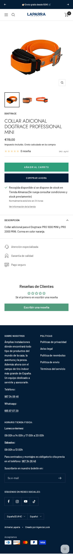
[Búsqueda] (13, 14)
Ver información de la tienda (22, 206)
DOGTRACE (10, 113)
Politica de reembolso (53, 355)
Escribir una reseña (36, 307)
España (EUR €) (14, 516)
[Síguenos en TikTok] (34, 501)
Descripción (12, 220)
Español (34, 516)
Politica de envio (50, 362)
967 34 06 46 (11, 396)
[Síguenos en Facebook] (8, 501)
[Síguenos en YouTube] (25, 501)
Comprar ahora (36, 178)
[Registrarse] (60, 478)
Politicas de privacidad (53, 342)
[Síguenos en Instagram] (17, 501)
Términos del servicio (52, 368)
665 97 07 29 (11, 410)
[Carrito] (67, 15)
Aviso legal (46, 348)
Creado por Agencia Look (37, 527)
